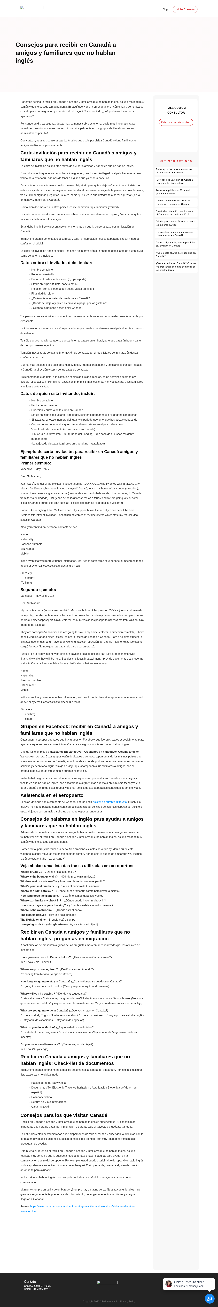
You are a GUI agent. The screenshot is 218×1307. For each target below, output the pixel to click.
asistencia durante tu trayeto (110, 801)
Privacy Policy (127, 1301)
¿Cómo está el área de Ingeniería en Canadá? (176, 254)
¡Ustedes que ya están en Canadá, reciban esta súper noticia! (176, 181)
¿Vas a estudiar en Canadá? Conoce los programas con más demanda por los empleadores (176, 267)
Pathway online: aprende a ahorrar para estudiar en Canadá (176, 171)
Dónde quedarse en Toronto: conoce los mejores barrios (176, 223)
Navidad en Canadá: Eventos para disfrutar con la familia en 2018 (176, 212)
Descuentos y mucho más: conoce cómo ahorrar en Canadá (176, 233)
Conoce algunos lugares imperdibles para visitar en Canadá (176, 244)
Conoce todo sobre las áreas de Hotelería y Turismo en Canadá (176, 202)
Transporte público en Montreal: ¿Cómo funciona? (176, 192)
